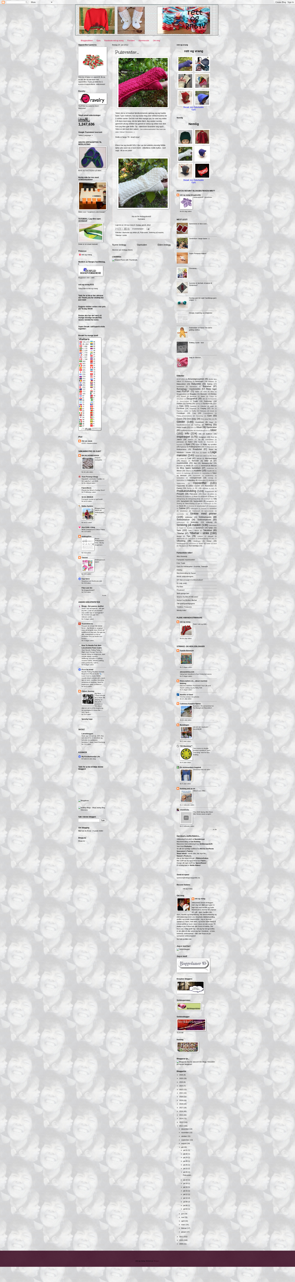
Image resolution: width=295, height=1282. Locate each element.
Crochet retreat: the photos (189, 697)
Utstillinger (197, 541)
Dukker (179, 403)
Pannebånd (209, 486)
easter (215, 403)
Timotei (85, 558)
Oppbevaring (181, 483)
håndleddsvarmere (202, 430)
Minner (179, 471)
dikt (204, 399)
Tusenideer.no (87, 624)
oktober (184, 1136)
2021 (181, 1093)
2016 (181, 1111)
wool (215, 543)
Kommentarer (209, 447)
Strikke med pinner (203, 513)
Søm (179, 530)
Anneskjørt (199, 381)
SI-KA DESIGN (87, 497)
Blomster (203, 394)
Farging (203, 408)
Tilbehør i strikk (121, 235)
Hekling (208, 424)
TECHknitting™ (186, 746)
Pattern (179, 488)
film (213, 408)
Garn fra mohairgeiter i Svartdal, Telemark (192, 566)
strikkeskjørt (181, 522)
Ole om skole (87, 441)
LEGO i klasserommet (89, 443)
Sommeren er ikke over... (198, 224)
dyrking (198, 403)
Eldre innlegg (164, 244)
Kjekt (188, 444)
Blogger (156, 1261)
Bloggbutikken (87, 41)
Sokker (182, 508)
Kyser (205, 452)
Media (188, 466)
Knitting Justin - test (196, 343)
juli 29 (185, 1157)
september (185, 1140)
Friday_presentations (184, 416)
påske (212, 494)
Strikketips (195, 522)
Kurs (197, 452)
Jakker (179, 439)
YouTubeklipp (194, 546)
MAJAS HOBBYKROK (90, 455)
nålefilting (211, 480)
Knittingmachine (195, 447)
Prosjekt (180, 494)
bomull (183, 396)
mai (182, 1217)
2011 (181, 1237)
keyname (180, 444)
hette (192, 427)
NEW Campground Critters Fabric (93, 529)
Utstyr (209, 541)
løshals (199, 458)
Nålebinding (202, 480)
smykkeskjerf (201, 506)
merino (196, 466)
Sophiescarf (196, 511)
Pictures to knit (208, 488)
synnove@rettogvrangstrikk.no (188, 878)
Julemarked (209, 439)
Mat (195, 463)
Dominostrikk (212, 399)
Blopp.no (81, 841)
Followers (203, 411)
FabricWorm (86, 488)
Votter (208, 543)
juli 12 (185, 1194)
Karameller (210, 442)
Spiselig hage (87, 719)
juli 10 (185, 1198)
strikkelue (188, 517)
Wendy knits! (181, 610)
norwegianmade (195, 478)
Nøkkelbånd (180, 480)
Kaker (190, 442)
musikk (209, 471)
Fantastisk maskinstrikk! (186, 560)
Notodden (211, 1062)
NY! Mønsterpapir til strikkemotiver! (190, 580)
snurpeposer (213, 506)
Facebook (180, 408)
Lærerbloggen (87, 734)
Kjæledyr (183, 447)
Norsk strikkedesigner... (186, 576)
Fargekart (193, 408)
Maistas (184, 461)
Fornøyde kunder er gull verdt (92, 499)
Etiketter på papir (207, 406)
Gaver (179, 419)
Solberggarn (194, 508)
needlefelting (209, 475)
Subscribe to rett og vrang (88, 288)
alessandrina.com (187, 672)
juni (182, 1214)
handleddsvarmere (183, 425)
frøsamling (199, 416)
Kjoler (198, 444)
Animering (188, 381)
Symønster (200, 528)
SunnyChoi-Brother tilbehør (187, 600)
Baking (209, 384)
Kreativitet (197, 449)
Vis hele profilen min (184, 939)
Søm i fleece (193, 530)
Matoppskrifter (207, 463)
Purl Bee (180, 587)
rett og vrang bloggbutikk (190, 195)
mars (183, 1225)
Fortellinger (181, 413)
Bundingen (184, 725)
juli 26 (185, 1165)
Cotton (211, 396)
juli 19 (185, 1180)
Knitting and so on (187, 788)
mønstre (196, 473)
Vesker (201, 543)
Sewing (179, 503)
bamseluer (180, 386)
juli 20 (185, 1172)
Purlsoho (188, 846)
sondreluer (184, 511)
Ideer (213, 430)
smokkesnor (190, 506)
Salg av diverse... (195, 357)
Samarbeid (185, 501)
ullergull (210, 536)
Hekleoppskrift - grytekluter (202, 197)
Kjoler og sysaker (210, 444)
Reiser (212, 496)
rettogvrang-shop (194, 499)
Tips (188, 536)
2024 (181, 1082)
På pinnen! (181, 590)
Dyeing (188, 403)
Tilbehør (180, 533)
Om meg (156, 41)
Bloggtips (193, 394)
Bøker (203, 396)
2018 (181, 1104)
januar (183, 1232)
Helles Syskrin (87, 506)
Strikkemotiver (183, 520)
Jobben (190, 439)
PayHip (189, 488)
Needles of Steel (186, 695)
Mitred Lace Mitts (199, 791)
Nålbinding (191, 480)
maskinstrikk (182, 463)
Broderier (193, 396)
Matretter (180, 466)
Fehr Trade (181, 563)
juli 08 (185, 1202)
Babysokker (181, 384)
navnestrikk (196, 475)
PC (196, 488)
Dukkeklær (208, 401)
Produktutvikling (186, 491)
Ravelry (179, 496)
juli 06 (185, 1205)
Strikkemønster (204, 520)
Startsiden (142, 244)
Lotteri (181, 458)
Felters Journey (88, 691)
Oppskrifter (199, 483)
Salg (215, 499)
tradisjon (200, 536)
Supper (181, 528)
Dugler (195, 401)
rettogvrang (181, 499)
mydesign (187, 473)
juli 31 (185, 1150)
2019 (181, 1100)
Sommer (203, 508)
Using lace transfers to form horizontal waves (196, 674)
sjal (199, 503)
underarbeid (191, 538)
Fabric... (204, 861)
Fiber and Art (87, 588)
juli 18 (185, 1183)
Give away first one (207, 419)
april (183, 1221)
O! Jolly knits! (182, 583)
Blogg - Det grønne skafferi (93, 606)
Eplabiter (193, 406)
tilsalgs (179, 536)
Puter (204, 494)
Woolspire (182, 546)
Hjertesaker (211, 427)
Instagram (202, 437)
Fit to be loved (87, 669)
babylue (211, 381)
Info (187, 433)
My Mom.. (98, 693)
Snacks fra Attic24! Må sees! (187, 597)
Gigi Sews (86, 579)
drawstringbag (184, 401)
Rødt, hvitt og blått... (200, 624)
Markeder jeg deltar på (130, 232)
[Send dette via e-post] (116, 229)
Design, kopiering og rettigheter (200, 313)
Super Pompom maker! (197, 253)
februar (184, 1228)
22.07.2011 (181, 379)
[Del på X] (122, 229)
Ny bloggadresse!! (88, 590)
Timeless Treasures (184, 607)
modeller (197, 470)
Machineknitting (211, 458)
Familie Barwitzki (187, 651)
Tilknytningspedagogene (186, 603)
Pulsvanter (144, 232)
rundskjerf (207, 499)
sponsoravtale (209, 511)
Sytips (210, 528)
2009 (181, 1244)
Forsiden (131, 41)
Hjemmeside (144, 41)
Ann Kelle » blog (88, 527)
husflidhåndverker (187, 430)
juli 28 (185, 1161)
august (184, 1143)
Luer (189, 458)
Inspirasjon (183, 436)
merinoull (204, 466)
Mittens (188, 471)
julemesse (180, 442)
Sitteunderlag (190, 503)
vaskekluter (192, 543)
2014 (181, 1118)
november (185, 1132)
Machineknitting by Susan (186, 573)
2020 (181, 1097)
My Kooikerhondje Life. (91, 756)
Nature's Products (184, 856)
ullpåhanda (181, 538)
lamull (197, 456)
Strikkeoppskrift (206, 844)
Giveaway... (193, 268)
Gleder (181, 421)
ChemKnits (184, 810)
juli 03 (185, 1209)
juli (182, 1147)
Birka (212, 391)
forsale (212, 411)
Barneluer (207, 386)
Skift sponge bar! (183, 593)
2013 (181, 1122)
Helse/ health (181, 427)
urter (212, 538)
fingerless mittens (182, 411)
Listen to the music (210, 456)
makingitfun (86, 536)
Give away (191, 419)
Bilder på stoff (200, 391)
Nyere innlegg (119, 244)
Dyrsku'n (206, 403)
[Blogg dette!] (119, 229)
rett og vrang (185, 622)
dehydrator (180, 399)
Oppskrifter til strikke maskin (188, 486)
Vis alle (104, 595)
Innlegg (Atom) (127, 250)
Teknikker (207, 530)
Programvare (209, 491)
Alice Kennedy (182, 556)
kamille (200, 442)
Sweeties (190, 528)
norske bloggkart (185, 1064)
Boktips (214, 394)
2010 (181, 1240)
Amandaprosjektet (196, 379)
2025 (181, 1078)
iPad (212, 437)
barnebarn (193, 386)
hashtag (197, 425)
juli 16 (185, 1187)
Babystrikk (196, 384)
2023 (181, 1086)
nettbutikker (180, 478)
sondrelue (213, 508)
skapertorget (207, 503)
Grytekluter (199, 422)
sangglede (210, 501)
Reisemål (204, 496)
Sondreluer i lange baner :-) (199, 238)
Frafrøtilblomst (208, 413)
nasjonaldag (206, 473)
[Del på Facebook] (125, 229)
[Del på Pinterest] (128, 229)
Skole (181, 506)
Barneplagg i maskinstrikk (189, 389)
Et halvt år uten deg (89, 759)
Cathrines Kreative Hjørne (190, 704)
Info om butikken (205, 434)
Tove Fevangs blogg (90, 477)
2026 (181, 1075)
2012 (181, 1126)
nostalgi (210, 478)
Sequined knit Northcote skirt (92, 581)
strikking (209, 522)
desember (185, 1129)
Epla (98, 41)
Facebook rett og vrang (114, 41)
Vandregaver (181, 543)
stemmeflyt (180, 514)
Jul (199, 439)
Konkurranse (181, 449)
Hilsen (199, 427)
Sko (215, 503)
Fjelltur (194, 411)
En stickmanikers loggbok (190, 767)
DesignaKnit (192, 399)
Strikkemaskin (205, 517)
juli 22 (185, 1168)
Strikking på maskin (156, 232)
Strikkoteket (213, 525)
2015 (181, 1115)
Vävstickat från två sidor (201, 769)
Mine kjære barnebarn (190, 468)
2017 (181, 1108)
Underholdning (203, 538)
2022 (181, 1089)
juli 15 (185, 1191)
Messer (214, 466)
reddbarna (188, 496)
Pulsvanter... (127, 52)
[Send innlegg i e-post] (147, 229)
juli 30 (185, 1154)
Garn (209, 416)
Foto (194, 413)
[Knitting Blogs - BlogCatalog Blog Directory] (92, 810)
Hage (211, 422)
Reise (196, 496)
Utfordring (181, 541)
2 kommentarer (138, 229)
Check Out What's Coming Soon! (93, 490)
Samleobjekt (198, 501)
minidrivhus (210, 468)
